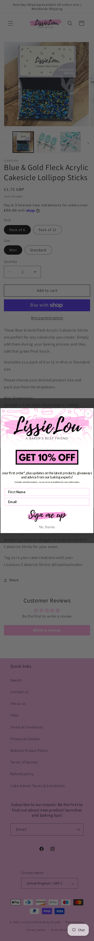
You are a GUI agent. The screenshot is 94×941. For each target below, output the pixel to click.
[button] (47, 515)
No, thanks (47, 526)
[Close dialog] (88, 413)
